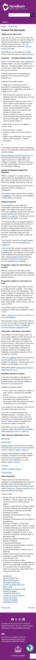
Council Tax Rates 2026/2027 (14, 585)
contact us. (14, 216)
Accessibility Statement (21, 628)
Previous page (5, 607)
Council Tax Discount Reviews (14, 595)
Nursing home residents (10, 453)
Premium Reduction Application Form (15, 327)
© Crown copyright (18, 655)
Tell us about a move (10, 580)
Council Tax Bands (10, 591)
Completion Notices (10, 602)
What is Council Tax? (10, 578)
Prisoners (4, 465)
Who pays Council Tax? (11, 582)
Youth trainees (6, 472)
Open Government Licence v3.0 (13, 639)
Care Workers (6, 442)
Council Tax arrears (10, 598)
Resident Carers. (7, 446)
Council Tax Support (10, 600)
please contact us (21, 450)
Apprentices (5, 439)
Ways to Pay (7, 587)
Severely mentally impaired (11, 469)
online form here (28, 54)
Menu (5, 22)
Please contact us (12, 257)
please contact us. (14, 462)
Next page (31, 607)
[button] (30, 648)
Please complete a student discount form (16, 155)
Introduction (7, 576)
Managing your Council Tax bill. (14, 589)
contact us (14, 362)
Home (3, 26)
